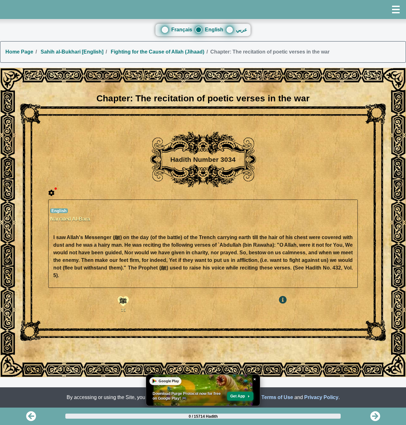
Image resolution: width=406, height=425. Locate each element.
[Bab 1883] (31, 418)
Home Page (19, 51)
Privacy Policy (321, 397)
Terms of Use (277, 397)
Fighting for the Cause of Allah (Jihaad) (156, 51)
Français (181, 29)
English (214, 29)
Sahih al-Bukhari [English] (71, 51)
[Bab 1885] (375, 418)
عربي (241, 29)
